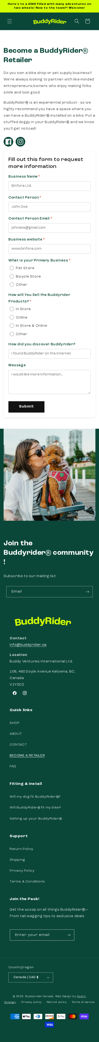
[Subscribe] (87, 591)
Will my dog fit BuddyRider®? (35, 796)
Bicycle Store (28, 277)
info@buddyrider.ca (28, 645)
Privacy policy (31, 1002)
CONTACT (18, 744)
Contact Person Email (29, 218)
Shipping (17, 860)
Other (21, 285)
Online (22, 318)
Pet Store (25, 268)
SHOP (14, 723)
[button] (9, 21)
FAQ (13, 766)
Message (17, 365)
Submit (26, 406)
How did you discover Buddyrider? (41, 344)
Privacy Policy (22, 870)
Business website (25, 239)
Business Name (23, 177)
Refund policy (57, 1002)
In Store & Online (31, 326)
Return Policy (21, 849)
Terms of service (83, 1002)
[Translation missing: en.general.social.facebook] (8, 142)
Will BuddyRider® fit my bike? (35, 807)
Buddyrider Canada (39, 996)
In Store (23, 309)
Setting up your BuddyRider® (36, 818)
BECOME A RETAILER (27, 755)
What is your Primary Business (38, 260)
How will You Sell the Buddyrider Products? (39, 298)
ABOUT (16, 733)
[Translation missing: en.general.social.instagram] (20, 142)
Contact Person (23, 198)
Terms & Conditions (27, 881)
